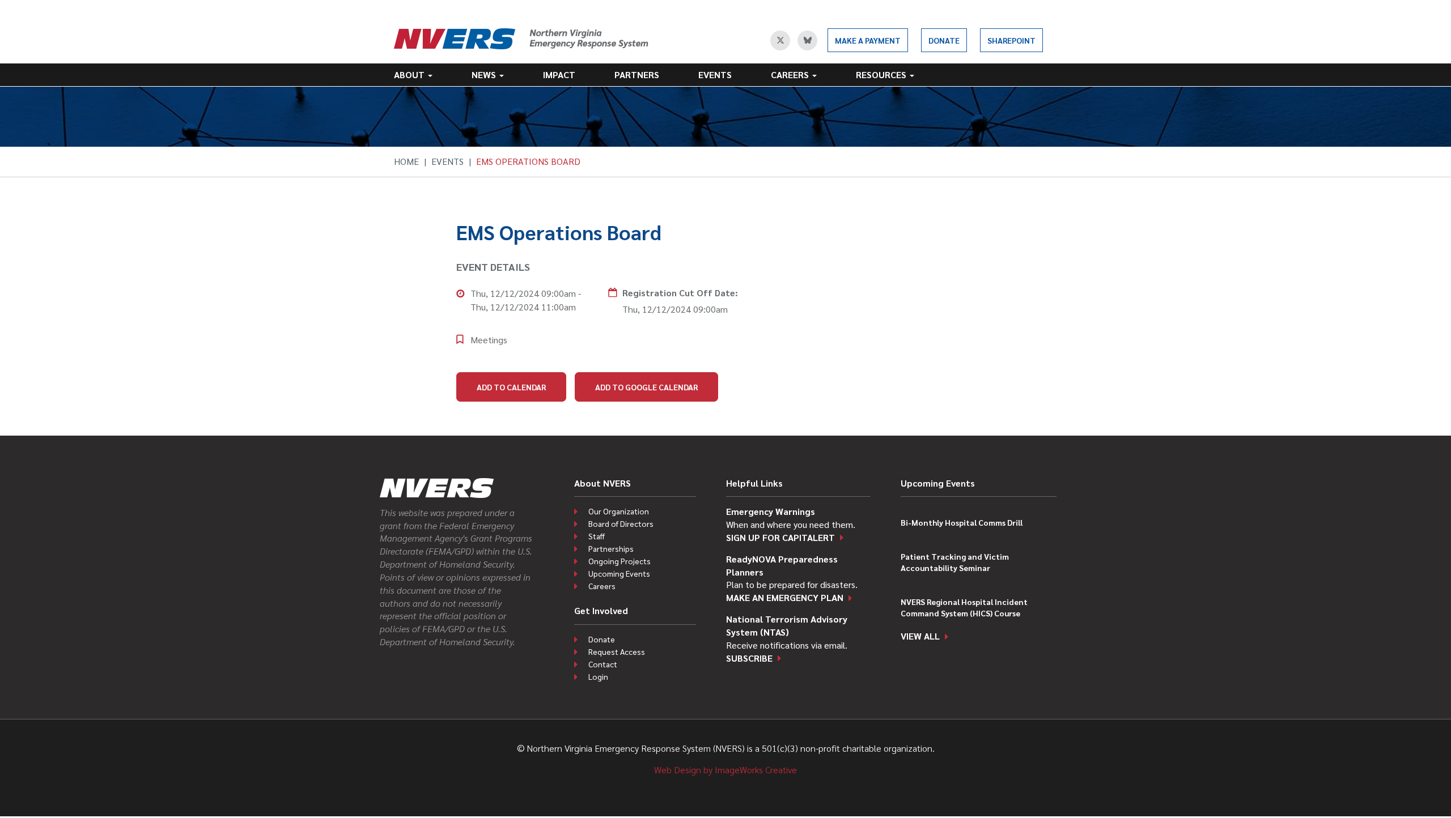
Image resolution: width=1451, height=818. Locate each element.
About (410, 74)
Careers (791, 74)
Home (406, 161)
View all (920, 636)
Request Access (616, 651)
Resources (882, 74)
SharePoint (1011, 40)
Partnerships (611, 548)
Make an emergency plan (784, 597)
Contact (602, 664)
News (485, 74)
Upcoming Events (619, 573)
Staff (596, 536)
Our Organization (618, 511)
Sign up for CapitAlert (780, 537)
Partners (636, 74)
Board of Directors (621, 523)
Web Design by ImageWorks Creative (725, 770)
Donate (944, 40)
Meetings (488, 340)
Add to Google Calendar (646, 387)
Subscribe (749, 658)
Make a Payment (868, 40)
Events (715, 74)
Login (598, 676)
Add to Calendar (511, 387)
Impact (559, 74)
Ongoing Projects (619, 561)
